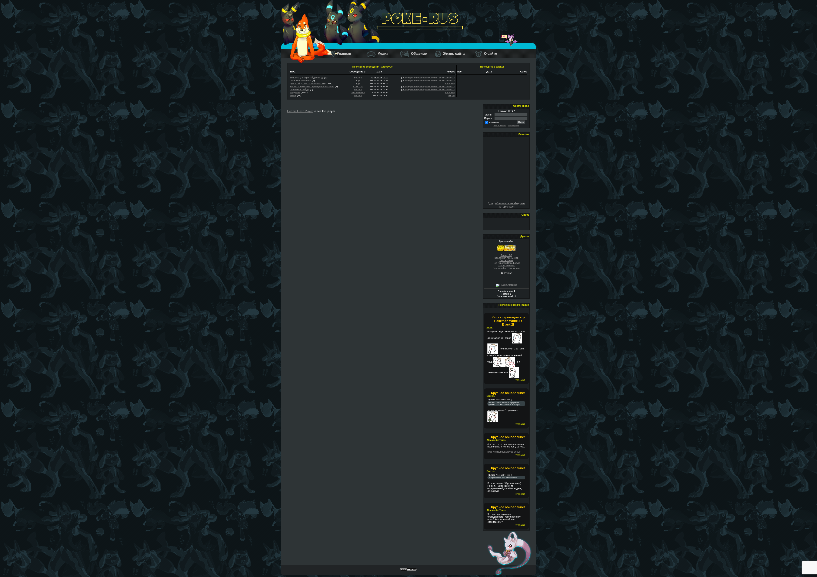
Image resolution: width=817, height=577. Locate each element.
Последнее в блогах (492, 66)
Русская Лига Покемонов (506, 268)
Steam (293, 95)
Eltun (490, 327)
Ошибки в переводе (300, 80)
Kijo (358, 80)
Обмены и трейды (299, 89)
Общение (418, 53)
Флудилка (295, 92)
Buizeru (358, 77)
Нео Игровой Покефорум (506, 263)
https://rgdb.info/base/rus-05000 (503, 451)
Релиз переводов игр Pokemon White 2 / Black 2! (508, 320)
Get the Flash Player (300, 111)
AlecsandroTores (496, 440)
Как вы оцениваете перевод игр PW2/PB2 (312, 86)
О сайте (490, 53)
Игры (452, 95)
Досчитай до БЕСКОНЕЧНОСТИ (307, 83)
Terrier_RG (506, 255)
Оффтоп (450, 83)
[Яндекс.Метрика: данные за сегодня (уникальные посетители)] (506, 285)
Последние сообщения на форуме (372, 66)
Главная (343, 53)
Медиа (382, 53)
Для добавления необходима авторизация (506, 205)
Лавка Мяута (506, 260)
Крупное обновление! (508, 393)
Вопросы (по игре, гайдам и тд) (306, 77)
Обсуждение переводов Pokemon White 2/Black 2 (428, 77)
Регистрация (513, 126)
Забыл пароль (500, 126)
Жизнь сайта (453, 53)
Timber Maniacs (506, 265)
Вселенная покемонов (506, 258)
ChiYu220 (358, 86)
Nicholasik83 (358, 92)
